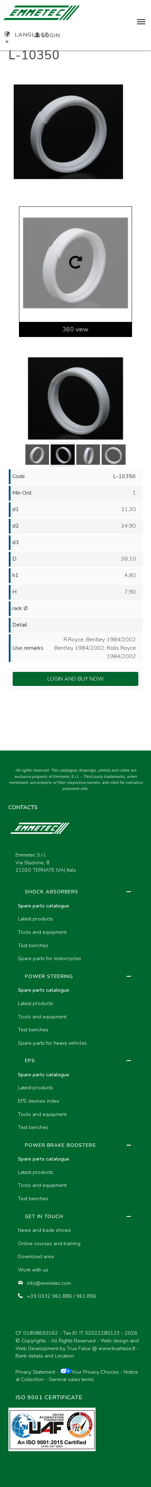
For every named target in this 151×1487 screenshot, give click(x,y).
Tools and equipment (42, 932)
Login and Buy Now (75, 679)
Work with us (33, 1269)
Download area (36, 1256)
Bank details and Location (44, 1355)
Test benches (33, 945)
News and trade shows (44, 1230)
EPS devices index (38, 1100)
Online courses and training (49, 1243)
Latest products (35, 918)
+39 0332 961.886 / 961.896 (61, 1296)
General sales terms (71, 1379)
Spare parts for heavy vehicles (52, 1042)
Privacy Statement (35, 1371)
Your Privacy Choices (95, 1371)
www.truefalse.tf (116, 1348)
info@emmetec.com (49, 1283)
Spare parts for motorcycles (49, 958)
